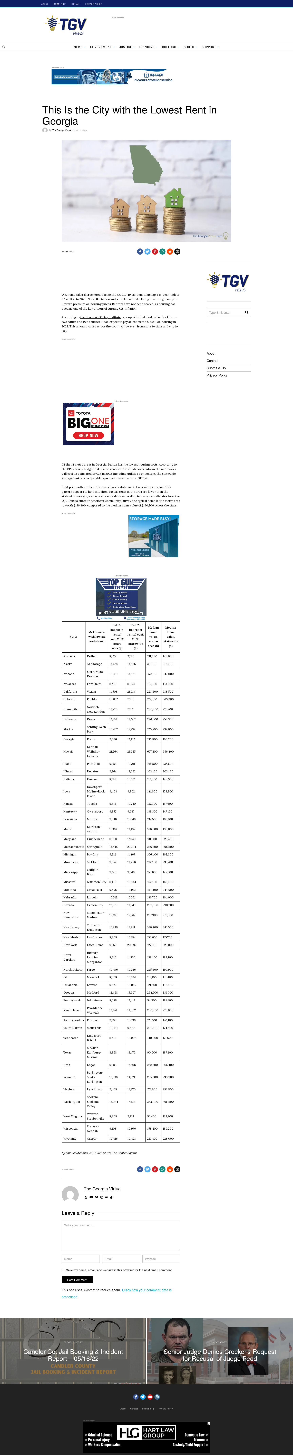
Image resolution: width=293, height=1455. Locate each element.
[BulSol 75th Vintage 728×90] (113, 76)
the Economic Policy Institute (100, 317)
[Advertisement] (173, 27)
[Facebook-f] (136, 1397)
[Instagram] (157, 1397)
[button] (3, 47)
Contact (212, 360)
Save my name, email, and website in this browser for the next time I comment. (119, 1270)
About (211, 353)
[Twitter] (143, 1397)
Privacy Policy (217, 375)
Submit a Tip (216, 367)
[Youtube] (150, 1397)
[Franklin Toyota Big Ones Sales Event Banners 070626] (88, 424)
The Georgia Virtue (61, 130)
